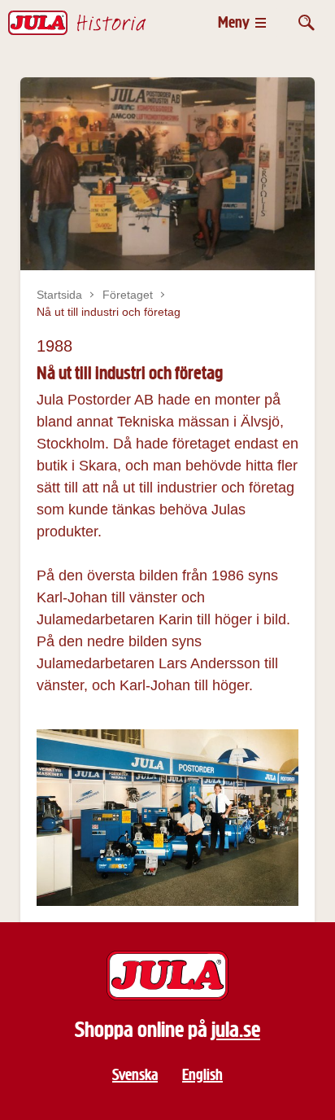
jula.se (235, 1029)
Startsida (59, 294)
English (202, 1074)
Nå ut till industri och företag (109, 311)
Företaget (127, 294)
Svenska (135, 1074)
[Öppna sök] (306, 22)
